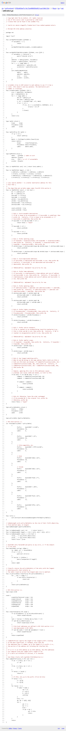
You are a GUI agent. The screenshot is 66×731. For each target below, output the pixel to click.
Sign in (62, 3)
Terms (20, 728)
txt (59, 728)
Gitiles (10, 728)
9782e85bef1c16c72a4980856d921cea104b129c (32, 8)
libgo (54, 8)
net (62, 8)
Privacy (15, 728)
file (37, 15)
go (3, 8)
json (63, 728)
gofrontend (9, 8)
